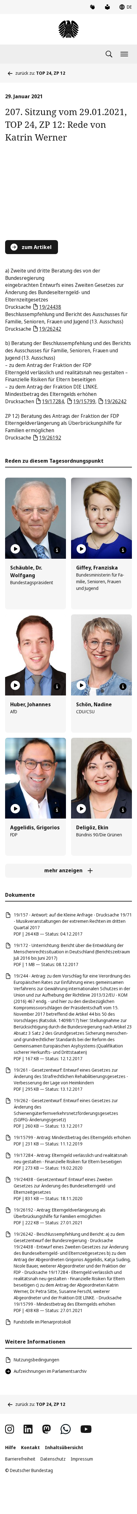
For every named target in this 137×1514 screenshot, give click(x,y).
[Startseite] (68, 29)
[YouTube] (86, 1429)
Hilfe (10, 1447)
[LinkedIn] (28, 1429)
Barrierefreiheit (20, 1459)
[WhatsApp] (66, 1429)
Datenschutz (53, 1459)
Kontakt (30, 1447)
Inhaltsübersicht (64, 1447)
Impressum (82, 1459)
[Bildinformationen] (57, 550)
